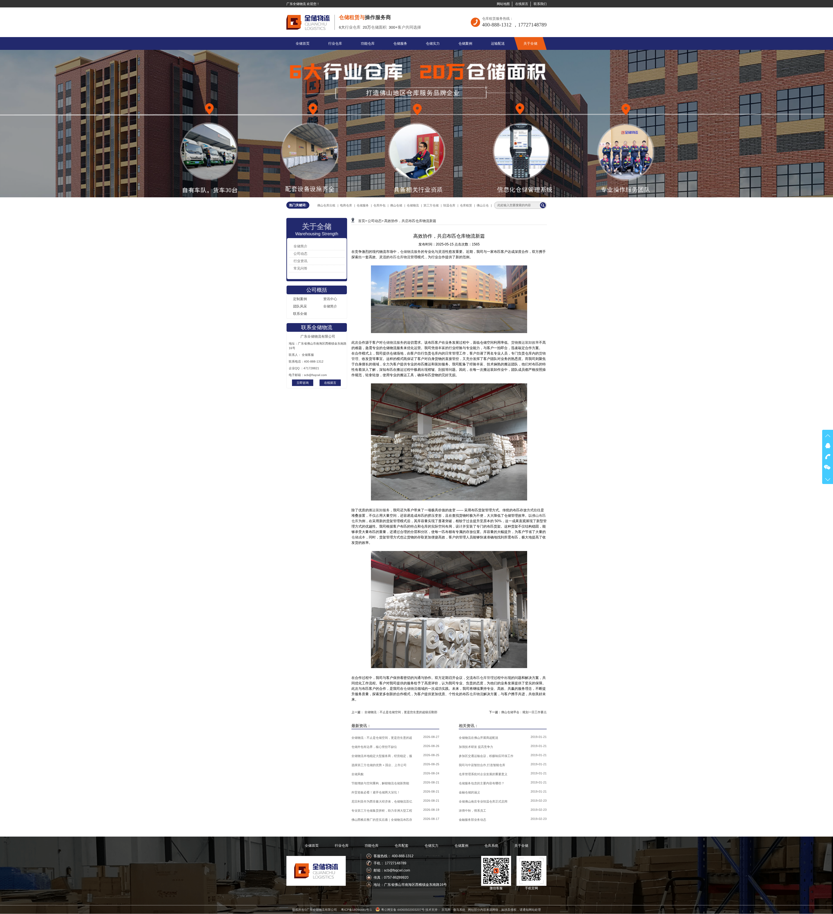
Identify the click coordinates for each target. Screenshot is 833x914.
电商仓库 (346, 205)
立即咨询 (303, 382)
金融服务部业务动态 (472, 819)
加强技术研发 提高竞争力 (476, 747)
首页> (362, 221)
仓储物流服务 (410, 251)
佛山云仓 (483, 205)
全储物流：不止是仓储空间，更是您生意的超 (381, 737)
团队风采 (300, 306)
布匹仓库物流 (400, 257)
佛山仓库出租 (326, 205)
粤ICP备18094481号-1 (356, 909)
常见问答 (300, 268)
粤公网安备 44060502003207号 (403, 909)
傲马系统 (459, 909)
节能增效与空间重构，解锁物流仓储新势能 (380, 783)
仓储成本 (358, 537)
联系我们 (540, 4)
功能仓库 (372, 845)
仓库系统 (491, 845)
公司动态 (300, 253)
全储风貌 (357, 774)
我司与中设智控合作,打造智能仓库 (482, 765)
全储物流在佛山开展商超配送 (478, 737)
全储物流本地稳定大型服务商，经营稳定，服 (381, 756)
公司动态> (376, 221)
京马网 (446, 909)
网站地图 (503, 4)
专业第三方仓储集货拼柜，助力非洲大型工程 (381, 810)
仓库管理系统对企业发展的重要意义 (483, 774)
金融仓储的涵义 (469, 792)
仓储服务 (363, 205)
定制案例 (300, 299)
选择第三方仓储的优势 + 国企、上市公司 (379, 765)
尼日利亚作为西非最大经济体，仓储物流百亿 (381, 801)
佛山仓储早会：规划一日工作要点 (524, 712)
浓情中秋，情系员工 (472, 810)
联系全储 (300, 314)
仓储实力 (431, 845)
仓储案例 (461, 845)
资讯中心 (330, 299)
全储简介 (300, 246)
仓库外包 (379, 205)
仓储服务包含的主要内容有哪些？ (481, 783)
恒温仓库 (449, 205)
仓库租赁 (466, 205)
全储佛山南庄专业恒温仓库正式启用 (483, 801)
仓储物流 (413, 205)
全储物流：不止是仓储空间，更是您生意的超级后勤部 (400, 712)
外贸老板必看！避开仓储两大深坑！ (375, 792)
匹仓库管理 (485, 678)
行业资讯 (300, 261)
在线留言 (521, 4)
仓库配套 (401, 845)
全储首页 (312, 845)
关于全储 (521, 845)
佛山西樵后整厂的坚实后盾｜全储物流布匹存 (381, 819)
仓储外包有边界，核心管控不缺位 (374, 747)
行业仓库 (342, 845)
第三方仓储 (431, 205)
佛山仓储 (396, 205)
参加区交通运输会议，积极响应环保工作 (486, 756)
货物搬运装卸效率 (525, 342)
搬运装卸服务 (379, 510)
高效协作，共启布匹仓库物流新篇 (410, 221)
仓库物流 (476, 694)
